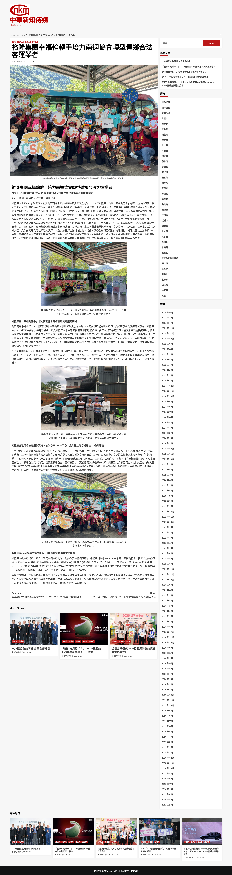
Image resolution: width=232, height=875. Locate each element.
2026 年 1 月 (167, 323)
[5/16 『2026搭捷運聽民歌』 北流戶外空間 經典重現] (159, 831)
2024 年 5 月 (167, 422)
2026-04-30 (157, 855)
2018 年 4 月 (167, 794)
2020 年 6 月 (167, 663)
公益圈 (121, 641)
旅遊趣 (165, 134)
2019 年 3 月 (167, 742)
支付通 (165, 145)
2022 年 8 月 (167, 532)
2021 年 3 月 (167, 616)
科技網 (165, 150)
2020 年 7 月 (167, 658)
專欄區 (165, 242)
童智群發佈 (18, 61)
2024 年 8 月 (167, 407)
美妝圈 (165, 172)
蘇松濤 (165, 285)
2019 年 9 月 (167, 710)
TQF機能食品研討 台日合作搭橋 (31, 648)
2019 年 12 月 (168, 695)
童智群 (35, 42)
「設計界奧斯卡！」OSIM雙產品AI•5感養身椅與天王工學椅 (188, 66)
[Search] (220, 34)
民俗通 (165, 236)
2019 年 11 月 (168, 700)
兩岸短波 (166, 107)
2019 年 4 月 (167, 737)
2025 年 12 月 (168, 328)
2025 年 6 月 (167, 359)
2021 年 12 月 (168, 569)
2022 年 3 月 (167, 558)
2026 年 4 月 (167, 317)
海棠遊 (165, 124)
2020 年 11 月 (168, 637)
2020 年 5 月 (167, 668)
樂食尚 (14, 641)
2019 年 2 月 (167, 747)
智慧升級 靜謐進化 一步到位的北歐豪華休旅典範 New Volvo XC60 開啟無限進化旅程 (188, 84)
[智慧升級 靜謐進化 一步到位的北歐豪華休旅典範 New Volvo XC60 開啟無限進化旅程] (202, 831)
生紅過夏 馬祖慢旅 (170, 258)
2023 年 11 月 (168, 454)
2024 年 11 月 (168, 391)
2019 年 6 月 (167, 726)
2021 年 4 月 (167, 611)
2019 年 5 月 (167, 731)
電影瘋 (165, 188)
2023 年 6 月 (167, 480)
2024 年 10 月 (168, 396)
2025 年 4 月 (167, 365)
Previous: (47, 595)
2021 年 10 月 (168, 579)
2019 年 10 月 (168, 705)
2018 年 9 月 (167, 773)
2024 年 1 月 (167, 443)
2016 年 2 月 (167, 805)
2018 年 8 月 (167, 778)
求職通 (165, 247)
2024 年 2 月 (167, 438)
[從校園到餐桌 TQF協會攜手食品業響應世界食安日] (133, 629)
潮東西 (165, 161)
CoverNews (119, 870)
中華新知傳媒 (29, 20)
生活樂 (64, 641)
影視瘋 (165, 193)
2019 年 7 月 (167, 721)
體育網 (165, 156)
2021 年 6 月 (167, 600)
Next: (124, 595)
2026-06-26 (28, 652)
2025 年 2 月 (167, 375)
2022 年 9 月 (167, 527)
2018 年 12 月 (168, 758)
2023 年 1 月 (167, 506)
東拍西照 (166, 113)
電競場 (165, 226)
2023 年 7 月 (167, 475)
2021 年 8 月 (167, 590)
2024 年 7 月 (167, 412)
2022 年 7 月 (167, 537)
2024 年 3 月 (167, 433)
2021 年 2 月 (167, 621)
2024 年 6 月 (167, 417)
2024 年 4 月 (167, 427)
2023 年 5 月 (167, 485)
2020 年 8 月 (167, 653)
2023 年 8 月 (167, 469)
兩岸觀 (165, 199)
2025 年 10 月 (168, 338)
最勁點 (165, 166)
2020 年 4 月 (167, 674)
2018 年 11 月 (168, 763)
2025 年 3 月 (167, 370)
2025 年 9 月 (167, 344)
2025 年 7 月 (167, 354)
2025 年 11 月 (168, 333)
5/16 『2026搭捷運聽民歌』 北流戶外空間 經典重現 (185, 77)
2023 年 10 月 (168, 459)
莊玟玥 (21, 42)
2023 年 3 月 (167, 496)
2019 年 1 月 (167, 752)
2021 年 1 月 (167, 627)
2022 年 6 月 (167, 543)
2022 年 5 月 (167, 548)
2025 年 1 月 (167, 380)
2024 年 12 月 (168, 386)
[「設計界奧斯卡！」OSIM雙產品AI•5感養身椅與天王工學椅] (84, 629)
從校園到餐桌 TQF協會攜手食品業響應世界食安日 (184, 72)
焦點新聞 (166, 102)
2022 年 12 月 (168, 511)
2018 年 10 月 (168, 768)
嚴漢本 (28, 42)
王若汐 (165, 269)
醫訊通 (165, 204)
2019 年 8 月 (167, 716)
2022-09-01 (29, 61)
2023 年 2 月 (167, 501)
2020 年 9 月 (167, 648)
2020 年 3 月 (167, 679)
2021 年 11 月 (168, 574)
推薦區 (165, 252)
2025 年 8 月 (167, 349)
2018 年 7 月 (167, 784)
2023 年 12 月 (168, 448)
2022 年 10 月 (168, 522)
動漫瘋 (165, 183)
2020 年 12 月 (168, 632)
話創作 (165, 220)
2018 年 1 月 (167, 799)
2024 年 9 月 (167, 401)
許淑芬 (165, 290)
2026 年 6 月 (167, 312)
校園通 (165, 215)
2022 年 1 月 (167, 564)
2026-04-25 (200, 857)
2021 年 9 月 (167, 585)
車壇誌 (14, 42)
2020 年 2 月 (167, 684)
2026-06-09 (78, 656)
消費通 (71, 641)
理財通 (165, 140)
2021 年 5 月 (167, 606)
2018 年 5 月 (167, 789)
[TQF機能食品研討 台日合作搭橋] (34, 629)
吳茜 (164, 295)
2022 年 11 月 (168, 517)
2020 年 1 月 (167, 689)
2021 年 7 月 (167, 595)
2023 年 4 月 (167, 490)
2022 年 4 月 (167, 553)
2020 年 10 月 (168, 642)
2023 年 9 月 (167, 464)
